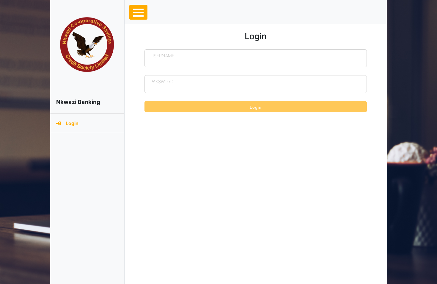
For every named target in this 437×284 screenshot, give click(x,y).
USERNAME (162, 54)
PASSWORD (162, 80)
